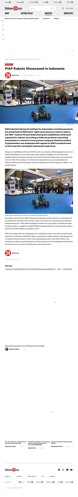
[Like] (3, 20)
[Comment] (3, 25)
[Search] (52, 8)
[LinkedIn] (67, 470)
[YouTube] (71, 470)
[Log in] (63, 8)
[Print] (3, 30)
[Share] (3, 39)
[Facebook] (59, 470)
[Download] (3, 34)
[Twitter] (63, 470)
